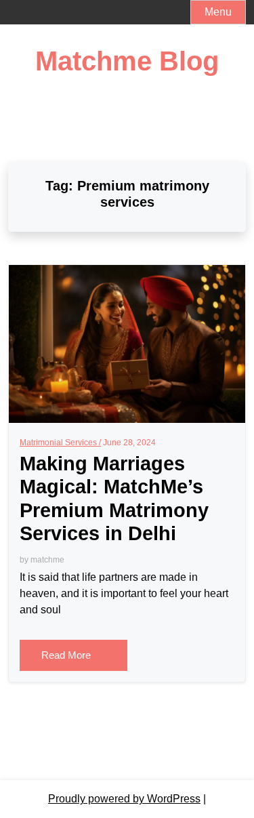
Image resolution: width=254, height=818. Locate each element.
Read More (67, 655)
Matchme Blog (127, 61)
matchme (47, 560)
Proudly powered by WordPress (124, 798)
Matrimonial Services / (60, 442)
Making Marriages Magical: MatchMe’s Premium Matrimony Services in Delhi (114, 499)
